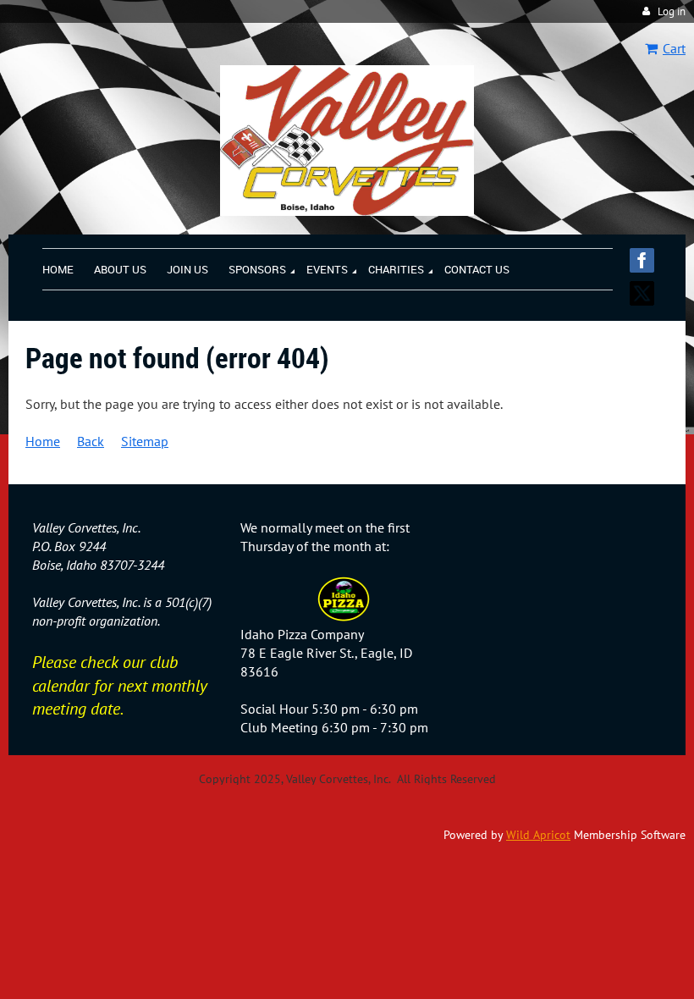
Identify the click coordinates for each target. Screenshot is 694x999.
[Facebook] (642, 260)
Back (90, 441)
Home (42, 441)
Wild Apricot (538, 834)
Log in (672, 11)
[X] (642, 293)
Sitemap (144, 441)
